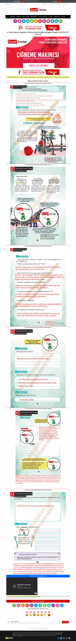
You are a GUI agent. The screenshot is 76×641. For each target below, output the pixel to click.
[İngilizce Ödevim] (31, 605)
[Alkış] (30, 615)
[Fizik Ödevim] (53, 605)
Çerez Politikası (58, 3)
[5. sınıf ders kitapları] (32, 21)
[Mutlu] (27, 615)
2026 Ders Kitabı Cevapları (38, 601)
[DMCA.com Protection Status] (9, 638)
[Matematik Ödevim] (27, 605)
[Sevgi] (34, 615)
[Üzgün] (42, 615)
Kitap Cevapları (25, 16)
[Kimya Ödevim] (57, 605)
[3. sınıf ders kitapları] (24, 21)
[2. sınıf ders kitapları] (19, 21)
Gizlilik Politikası (64, 3)
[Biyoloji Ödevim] (62, 605)
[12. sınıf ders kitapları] (61, 21)
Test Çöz (40, 16)
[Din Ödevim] (36, 605)
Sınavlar (63, 16)
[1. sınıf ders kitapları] (15, 21)
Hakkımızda (44, 3)
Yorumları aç (65, 622)
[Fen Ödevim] (14, 605)
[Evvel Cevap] (38, 10)
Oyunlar (50, 16)
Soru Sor (45, 16)
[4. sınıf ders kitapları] (28, 21)
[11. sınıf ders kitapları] (56, 21)
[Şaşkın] (38, 615)
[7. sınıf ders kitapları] (40, 21)
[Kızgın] (49, 615)
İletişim (48, 3)
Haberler (19, 16)
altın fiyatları (21, 635)
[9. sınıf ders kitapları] (48, 21)
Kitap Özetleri (33, 16)
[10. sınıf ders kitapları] (52, 21)
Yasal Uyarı (52, 3)
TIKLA (23, 1)
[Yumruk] (45, 615)
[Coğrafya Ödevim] (44, 605)
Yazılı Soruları (57, 16)
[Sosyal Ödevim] (18, 605)
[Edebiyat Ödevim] (40, 605)
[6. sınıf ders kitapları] (36, 21)
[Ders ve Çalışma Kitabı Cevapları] (38, 27)
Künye (69, 3)
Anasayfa (13, 16)
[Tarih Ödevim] (49, 605)
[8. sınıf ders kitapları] (44, 21)
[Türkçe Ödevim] (23, 605)
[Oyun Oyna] (38, 72)
